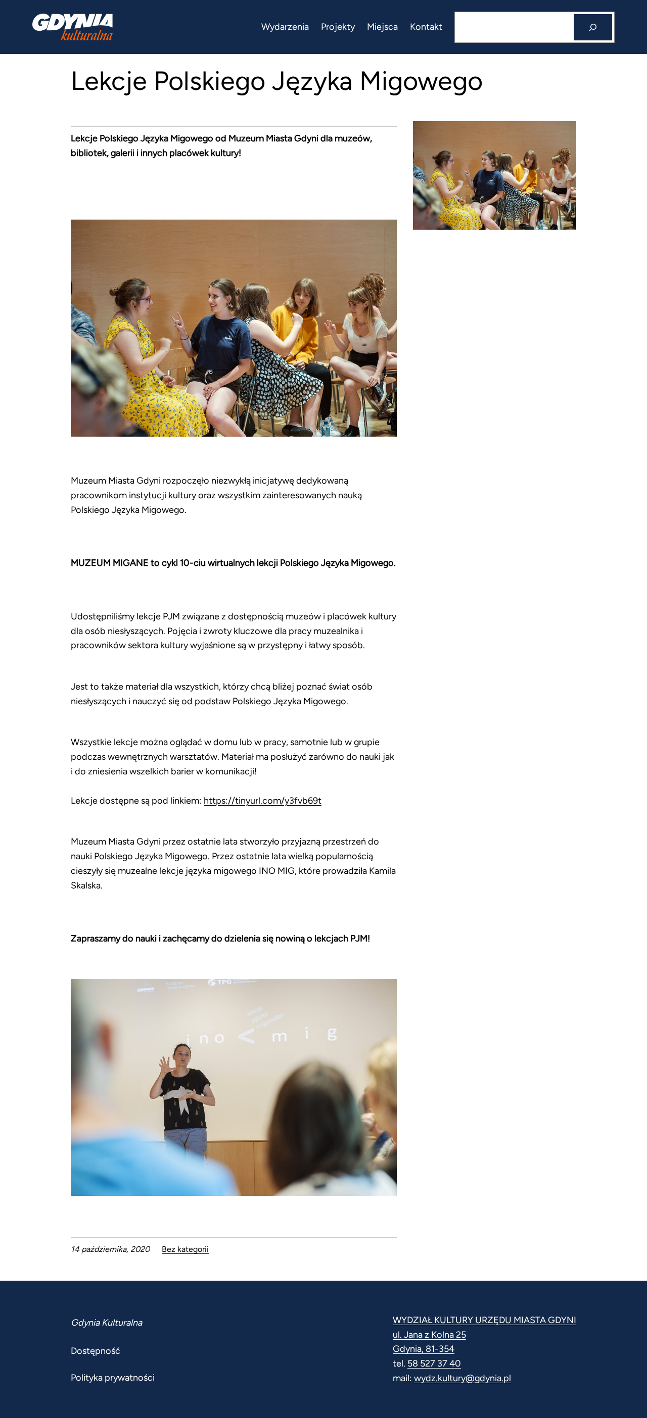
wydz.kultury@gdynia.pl (462, 1378)
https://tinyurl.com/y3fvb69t (262, 800)
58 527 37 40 (434, 1363)
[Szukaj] (593, 27)
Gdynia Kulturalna (106, 1322)
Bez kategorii (185, 1249)
